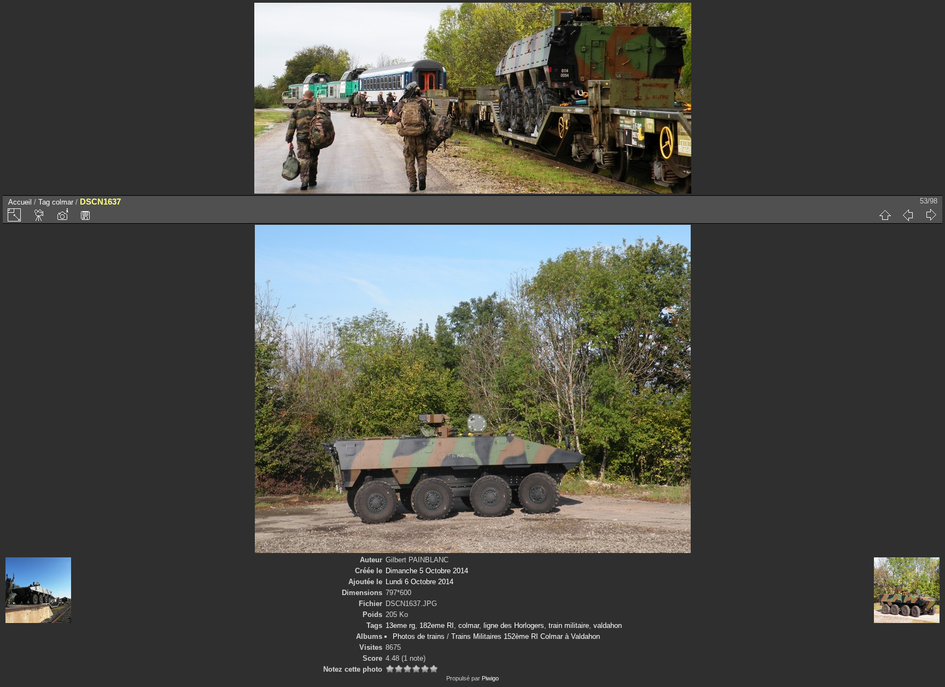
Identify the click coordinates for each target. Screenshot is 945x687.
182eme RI (436, 625)
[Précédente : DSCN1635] (907, 215)
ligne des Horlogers (513, 625)
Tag (44, 202)
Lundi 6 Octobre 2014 (419, 582)
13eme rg (400, 625)
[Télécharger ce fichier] (85, 215)
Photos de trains (419, 636)
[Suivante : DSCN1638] (930, 215)
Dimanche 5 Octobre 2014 (427, 571)
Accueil (20, 202)
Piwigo (490, 678)
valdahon (607, 625)
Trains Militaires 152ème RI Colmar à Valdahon (525, 636)
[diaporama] (39, 215)
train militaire (569, 625)
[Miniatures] (884, 215)
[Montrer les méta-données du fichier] (62, 215)
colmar (62, 202)
